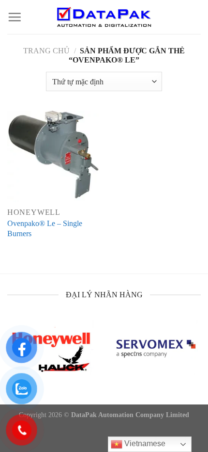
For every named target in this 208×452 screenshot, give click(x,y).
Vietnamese (143, 443)
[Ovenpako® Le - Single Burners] (53, 156)
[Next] (199, 357)
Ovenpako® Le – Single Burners (44, 228)
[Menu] (14, 17)
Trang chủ (46, 51)
